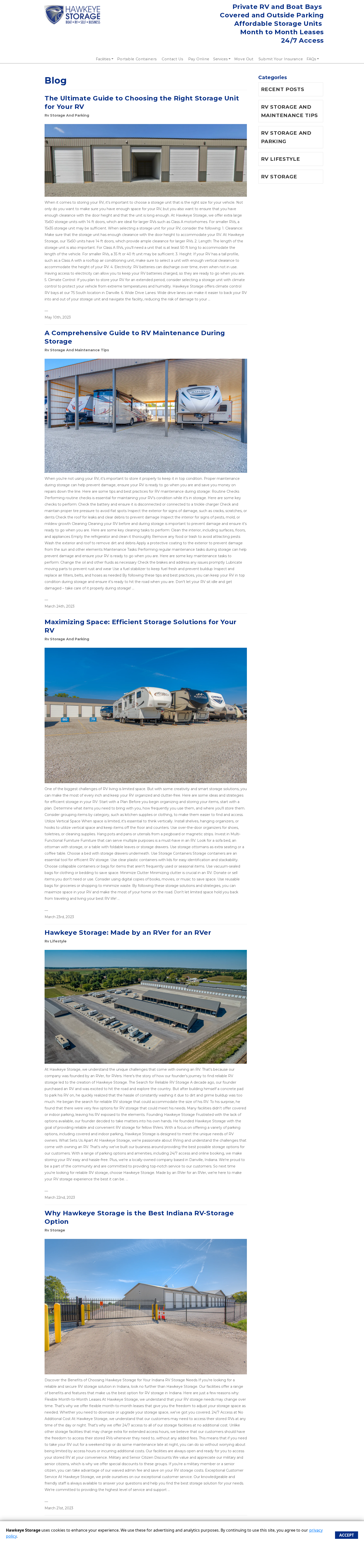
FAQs (311, 59)
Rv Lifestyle (56, 941)
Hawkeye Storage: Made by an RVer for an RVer (128, 932)
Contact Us (172, 59)
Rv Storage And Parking (67, 115)
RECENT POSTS (282, 89)
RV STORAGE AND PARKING (286, 137)
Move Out (244, 59)
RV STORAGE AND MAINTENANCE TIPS (289, 111)
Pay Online (199, 59)
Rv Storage (55, 1230)
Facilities (103, 59)
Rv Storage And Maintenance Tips (77, 350)
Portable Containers (137, 59)
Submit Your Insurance (281, 59)
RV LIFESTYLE (280, 159)
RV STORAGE (279, 177)
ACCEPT (346, 1535)
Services (220, 59)
